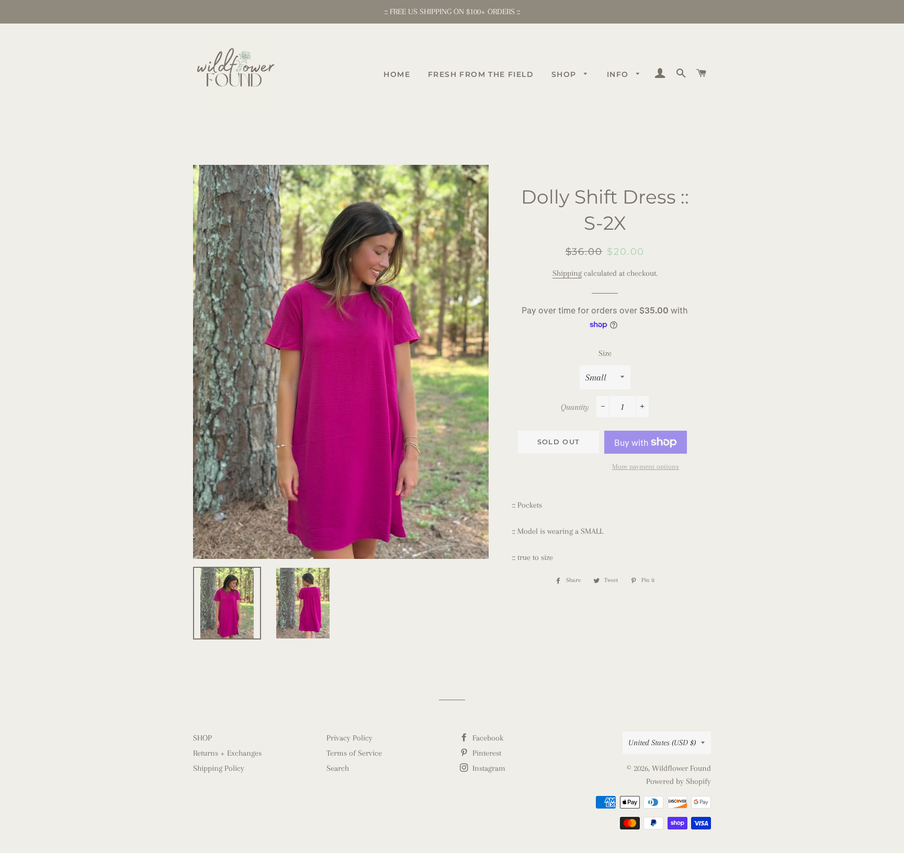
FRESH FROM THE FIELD (481, 74)
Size (605, 353)
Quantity (575, 407)
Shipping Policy (218, 768)
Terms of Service (354, 753)
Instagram (487, 768)
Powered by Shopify (678, 781)
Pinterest (485, 753)
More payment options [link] (645, 466)
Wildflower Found (681, 768)
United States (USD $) (662, 742)
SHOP (565, 74)
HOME (396, 74)
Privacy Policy (349, 738)
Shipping (567, 273)
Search (337, 768)
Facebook (486, 738)
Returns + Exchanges (227, 753)
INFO (619, 74)
